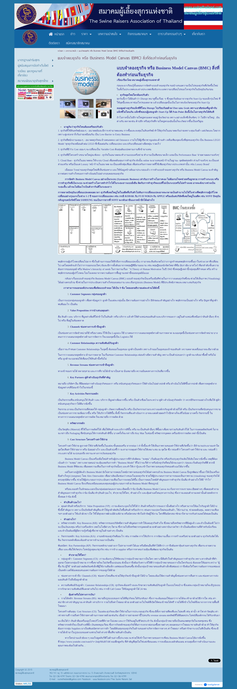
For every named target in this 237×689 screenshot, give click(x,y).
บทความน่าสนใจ (71, 51)
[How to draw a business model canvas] (86, 113)
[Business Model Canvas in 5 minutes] (104, 113)
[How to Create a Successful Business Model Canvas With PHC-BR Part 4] (67, 113)
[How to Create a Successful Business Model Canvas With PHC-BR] (67, 103)
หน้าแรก (61, 51)
